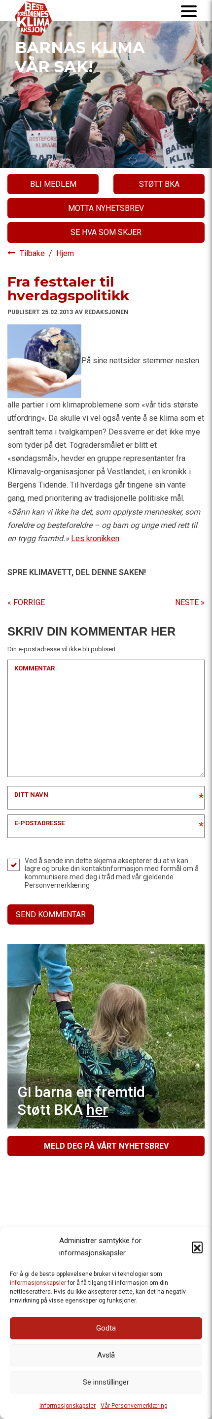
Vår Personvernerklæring (134, 1405)
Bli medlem (53, 184)
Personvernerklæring (57, 885)
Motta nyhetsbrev (106, 208)
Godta (106, 1328)
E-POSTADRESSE (39, 823)
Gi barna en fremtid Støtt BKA (81, 1100)
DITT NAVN (31, 794)
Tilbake (33, 253)
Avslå (106, 1355)
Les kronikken (95, 538)
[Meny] (189, 10)
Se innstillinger (106, 1382)
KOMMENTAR (34, 668)
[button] (197, 1247)
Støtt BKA (159, 184)
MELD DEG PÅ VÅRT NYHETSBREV (106, 1146)
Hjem (65, 253)
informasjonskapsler (38, 1282)
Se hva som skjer (106, 232)
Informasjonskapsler (67, 1405)
